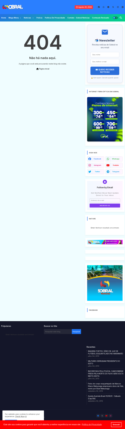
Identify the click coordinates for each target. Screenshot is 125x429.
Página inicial (42, 68)
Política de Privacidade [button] (92, 424)
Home (3, 18)
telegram (115, 172)
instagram (97, 165)
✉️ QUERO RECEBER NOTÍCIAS (104, 70)
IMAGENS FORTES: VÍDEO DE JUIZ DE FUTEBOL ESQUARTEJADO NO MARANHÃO (105, 352)
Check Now (20, 416)
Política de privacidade (55, 18)
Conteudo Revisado (100, 18)
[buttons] (98, 7)
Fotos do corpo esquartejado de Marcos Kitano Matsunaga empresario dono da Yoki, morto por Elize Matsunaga (106, 386)
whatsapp (115, 159)
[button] (115, 18)
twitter (97, 172)
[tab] (3, 18)
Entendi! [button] (116, 425)
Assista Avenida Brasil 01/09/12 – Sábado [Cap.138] (104, 397)
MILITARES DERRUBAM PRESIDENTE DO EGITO (104, 362)
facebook (97, 159)
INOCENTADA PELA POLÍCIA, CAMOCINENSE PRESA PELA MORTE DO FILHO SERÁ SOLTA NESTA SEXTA (105, 373)
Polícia (39, 18)
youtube (116, 165)
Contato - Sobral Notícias (78, 18)
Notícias (27, 18)
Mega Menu (14, 18)
